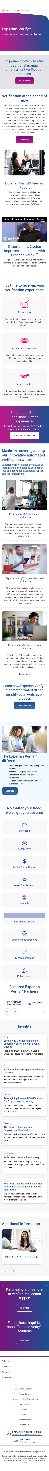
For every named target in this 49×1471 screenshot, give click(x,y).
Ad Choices (24, 1404)
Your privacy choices (28, 1442)
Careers (24, 1415)
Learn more (24, 81)
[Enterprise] (12, 4)
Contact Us (24, 140)
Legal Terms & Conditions (24, 1389)
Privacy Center (24, 1394)
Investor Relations (24, 1420)
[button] (7, 1011)
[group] (14, 1003)
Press (24, 1409)
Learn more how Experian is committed (27, 1435)
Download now (24, 705)
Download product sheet (24, 435)
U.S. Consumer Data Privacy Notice (24, 1399)
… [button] (3, 10)
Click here (24, 1308)
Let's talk (10, 791)
